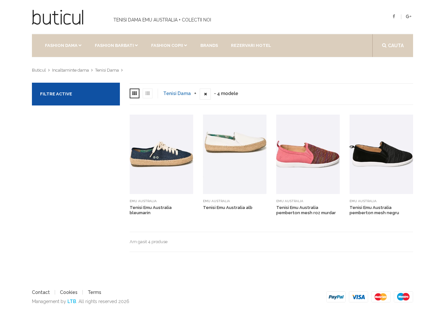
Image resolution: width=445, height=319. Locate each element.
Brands (209, 45)
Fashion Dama (61, 45)
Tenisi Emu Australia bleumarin (151, 210)
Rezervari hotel (251, 45)
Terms (94, 292)
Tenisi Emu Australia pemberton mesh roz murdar (306, 210)
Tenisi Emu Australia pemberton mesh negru (374, 210)
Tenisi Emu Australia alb (227, 207)
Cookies (69, 292)
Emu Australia (143, 201)
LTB (71, 301)
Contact (41, 292)
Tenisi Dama (177, 93)
